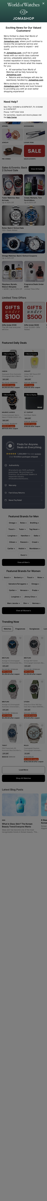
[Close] (43, 3)
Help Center (12, 117)
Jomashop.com (11, 41)
